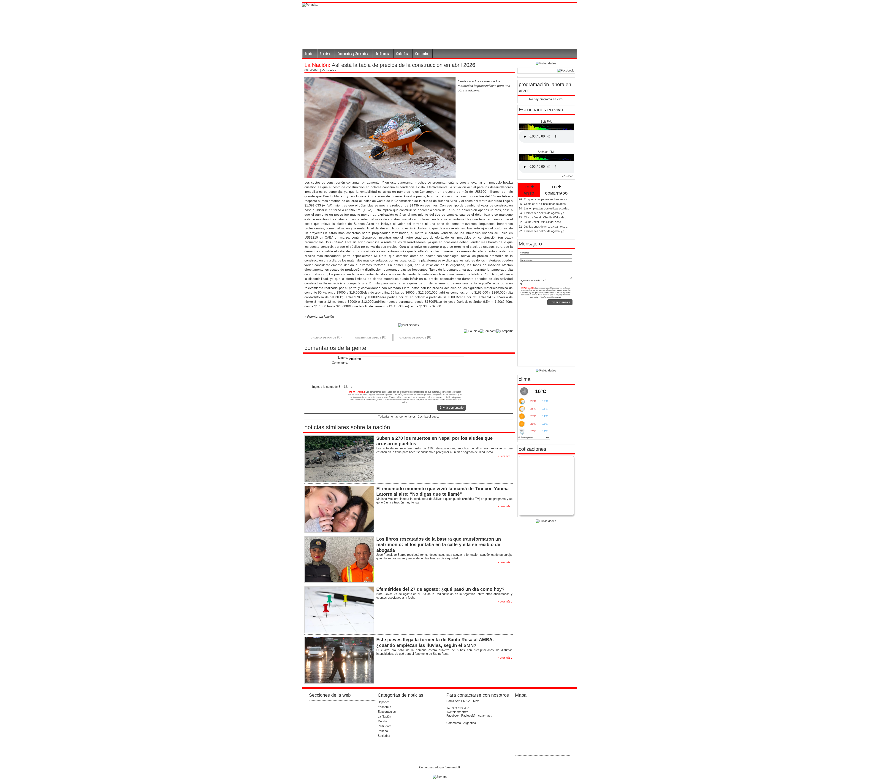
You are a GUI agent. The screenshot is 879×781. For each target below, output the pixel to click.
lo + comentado (556, 190)
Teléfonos (382, 53)
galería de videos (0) (370, 337)
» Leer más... (505, 456)
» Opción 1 (568, 176)
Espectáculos (387, 711)
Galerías (402, 53)
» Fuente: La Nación (319, 316)
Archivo (325, 53)
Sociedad (384, 735)
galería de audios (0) (415, 337)
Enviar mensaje (560, 302)
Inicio (308, 53)
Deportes (384, 702)
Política (383, 731)
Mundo (382, 721)
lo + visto (529, 190)
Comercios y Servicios (352, 53)
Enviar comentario (452, 407)
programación (534, 84)
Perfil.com (384, 726)
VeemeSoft (452, 767)
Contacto (421, 53)
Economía (384, 707)
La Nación (384, 716)
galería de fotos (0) (326, 337)
